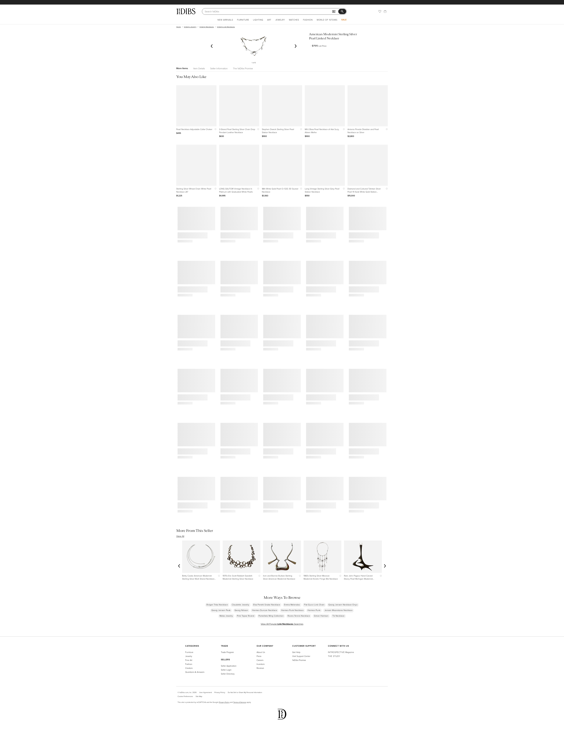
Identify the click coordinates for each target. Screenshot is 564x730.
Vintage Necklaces (206, 27)
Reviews (260, 668)
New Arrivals (225, 19)
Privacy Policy (219, 692)
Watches (294, 19)
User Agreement (205, 692)
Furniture (243, 19)
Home (178, 27)
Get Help (296, 652)
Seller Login (226, 669)
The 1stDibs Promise (243, 68)
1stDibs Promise (299, 660)
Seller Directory (228, 673)
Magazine (341, 652)
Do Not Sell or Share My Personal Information (245, 692)
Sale (344, 19)
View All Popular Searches (282, 624)
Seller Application (228, 665)
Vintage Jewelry (190, 27)
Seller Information (219, 68)
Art (269, 19)
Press (259, 656)
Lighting (258, 19)
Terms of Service (239, 702)
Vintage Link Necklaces (226, 27)
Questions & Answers (194, 672)
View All (180, 536)
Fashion (308, 19)
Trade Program (227, 652)
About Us (261, 652)
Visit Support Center (301, 656)
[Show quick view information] (214, 129)
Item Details (199, 68)
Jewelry (280, 19)
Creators (189, 668)
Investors (261, 664)
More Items (182, 68)
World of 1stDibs (327, 19)
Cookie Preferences (185, 696)
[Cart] (385, 11)
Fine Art (188, 660)
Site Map (199, 696)
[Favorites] (379, 11)
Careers (260, 660)
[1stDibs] (185, 11)
